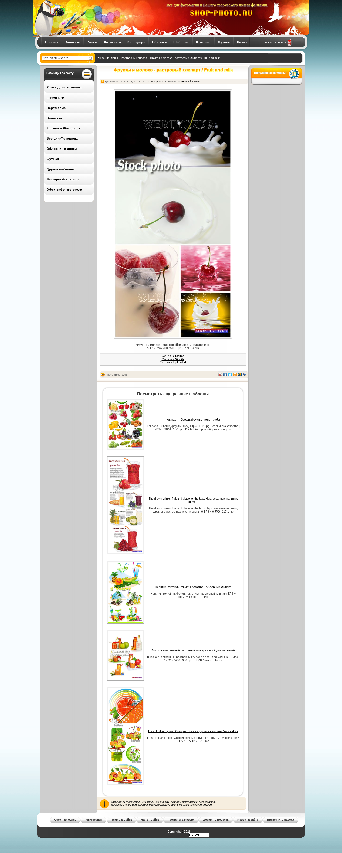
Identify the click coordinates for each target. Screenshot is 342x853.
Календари (136, 42)
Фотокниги (112, 42)
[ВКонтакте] (225, 375)
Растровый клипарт (134, 58)
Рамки (92, 42)
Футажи (224, 42)
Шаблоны (181, 42)
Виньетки (72, 42)
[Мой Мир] (240, 375)
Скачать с (173, 356)
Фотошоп (203, 42)
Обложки (159, 42)
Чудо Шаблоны (108, 58)
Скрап (242, 42)
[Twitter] (230, 375)
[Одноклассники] (235, 375)
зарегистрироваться (151, 804)
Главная (51, 42)
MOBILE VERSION (275, 42)
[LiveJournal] (244, 375)
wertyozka (157, 81)
